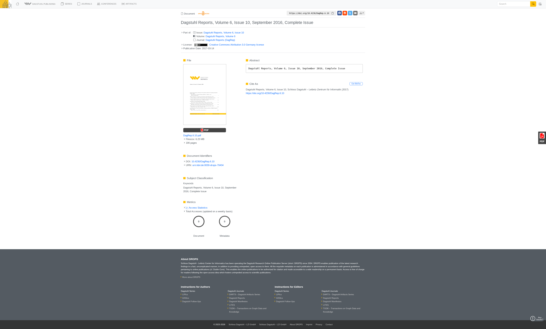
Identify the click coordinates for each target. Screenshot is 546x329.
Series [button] (68, 4)
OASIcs (185, 298)
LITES (232, 305)
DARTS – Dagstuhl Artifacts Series (244, 294)
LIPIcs (185, 294)
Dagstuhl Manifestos (238, 301)
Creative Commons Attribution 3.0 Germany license (236, 44)
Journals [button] (86, 4)
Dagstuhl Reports (237, 298)
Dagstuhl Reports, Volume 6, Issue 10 (224, 32)
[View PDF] (204, 94)
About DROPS (296, 324)
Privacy (319, 324)
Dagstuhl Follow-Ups (191, 301)
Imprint (309, 324)
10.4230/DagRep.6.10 (203, 161)
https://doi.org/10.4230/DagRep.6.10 (265, 93)
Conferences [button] (108, 4)
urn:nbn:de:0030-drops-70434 (208, 165)
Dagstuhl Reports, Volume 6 (220, 36)
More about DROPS (191, 277)
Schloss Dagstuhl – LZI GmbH (242, 324)
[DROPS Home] (18, 4)
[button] (40, 4)
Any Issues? (539, 318)
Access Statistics (197, 207)
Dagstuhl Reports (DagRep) (220, 40)
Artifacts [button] (130, 4)
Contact (329, 324)
